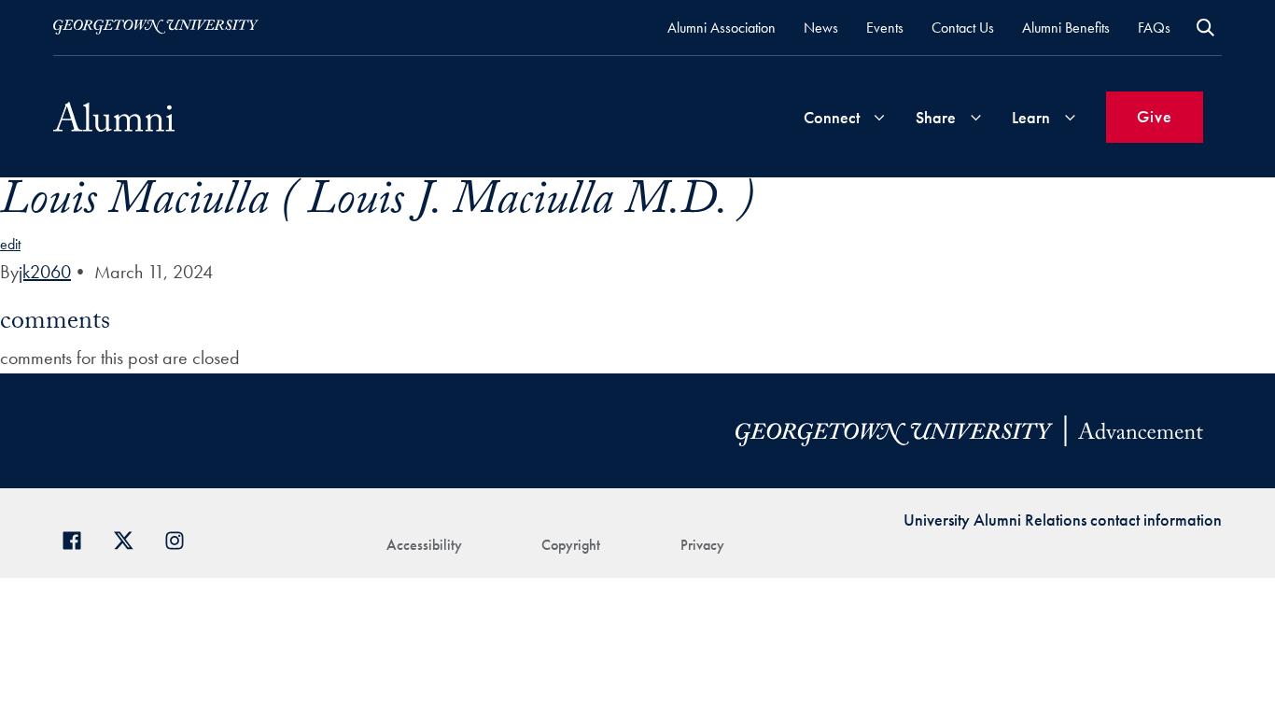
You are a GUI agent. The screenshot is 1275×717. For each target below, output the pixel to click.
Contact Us (963, 27)
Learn (1031, 117)
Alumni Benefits (1066, 27)
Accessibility (424, 545)
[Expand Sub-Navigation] (879, 117)
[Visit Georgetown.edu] (156, 27)
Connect (832, 117)
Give (1154, 116)
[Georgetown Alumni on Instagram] (182, 538)
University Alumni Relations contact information (1063, 519)
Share (936, 117)
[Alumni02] (114, 117)
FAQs (1154, 27)
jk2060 (45, 272)
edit (10, 244)
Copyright (570, 545)
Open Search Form (1205, 27)
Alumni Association (721, 27)
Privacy (702, 545)
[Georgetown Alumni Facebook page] (79, 538)
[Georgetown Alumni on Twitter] (130, 538)
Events (885, 27)
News (821, 27)
